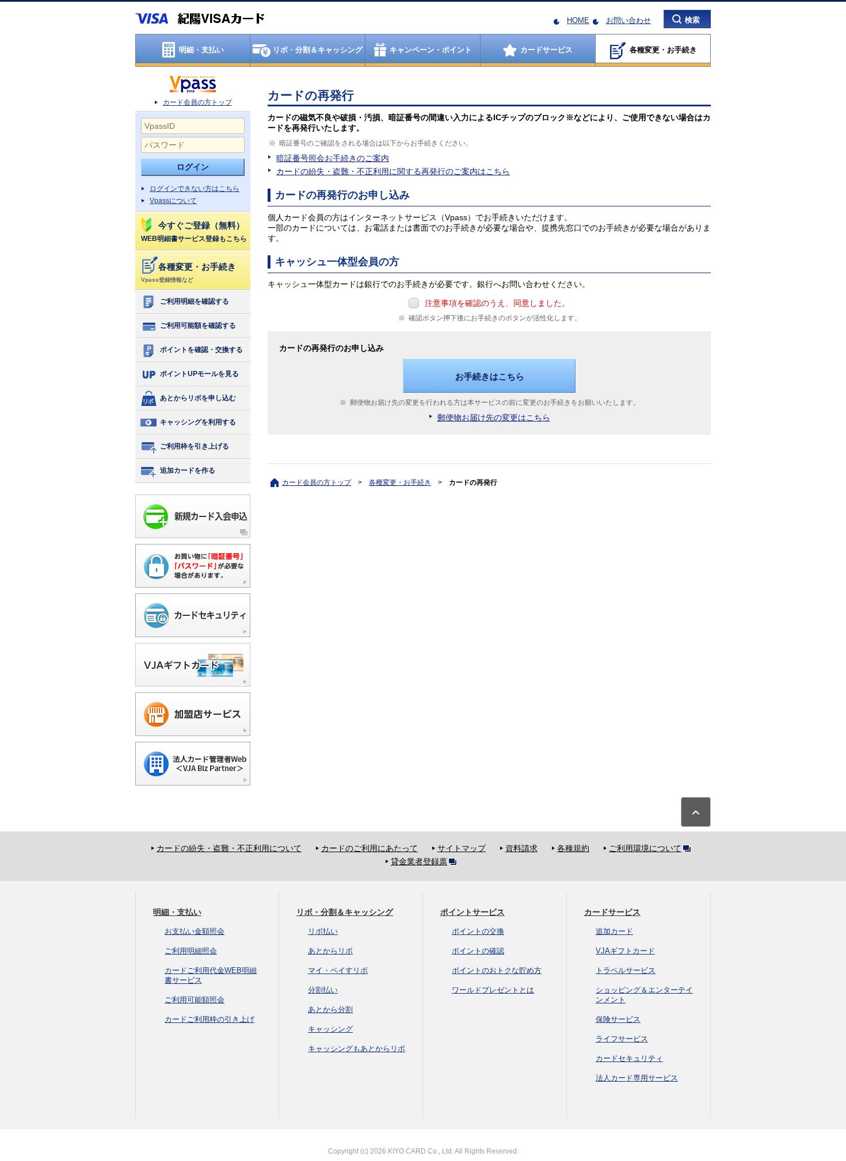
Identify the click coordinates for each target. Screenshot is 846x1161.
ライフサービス (622, 1038)
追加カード (614, 931)
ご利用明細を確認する (194, 301)
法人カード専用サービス (637, 1078)
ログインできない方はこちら (194, 189)
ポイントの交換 (478, 931)
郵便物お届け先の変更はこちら (493, 417)
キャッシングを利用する (198, 422)
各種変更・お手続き (400, 482)
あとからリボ (330, 951)
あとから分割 (330, 1009)
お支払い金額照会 (194, 931)
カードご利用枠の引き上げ (209, 1019)
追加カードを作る (187, 470)
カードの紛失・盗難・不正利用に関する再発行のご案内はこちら (393, 171)
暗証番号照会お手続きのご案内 (332, 158)
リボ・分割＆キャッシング (344, 912)
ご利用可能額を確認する (198, 325)
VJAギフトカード (625, 951)
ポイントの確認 (478, 951)
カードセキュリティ (629, 1058)
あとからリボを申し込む (198, 398)
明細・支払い (177, 912)
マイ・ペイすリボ (338, 970)
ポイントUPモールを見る (199, 374)
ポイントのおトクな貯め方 (497, 970)
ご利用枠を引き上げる (194, 446)
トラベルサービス (626, 970)
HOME (578, 20)
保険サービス (618, 1019)
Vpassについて (173, 201)
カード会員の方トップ (197, 102)
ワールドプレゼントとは (493, 990)
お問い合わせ (628, 20)
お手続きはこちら (489, 376)
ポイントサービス (472, 912)
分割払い (323, 990)
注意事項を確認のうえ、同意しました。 (497, 303)
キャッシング (330, 1029)
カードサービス (612, 912)
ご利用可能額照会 (194, 999)
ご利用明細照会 (191, 951)
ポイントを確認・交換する (201, 350)
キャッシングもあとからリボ (356, 1048)
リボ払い (323, 931)
